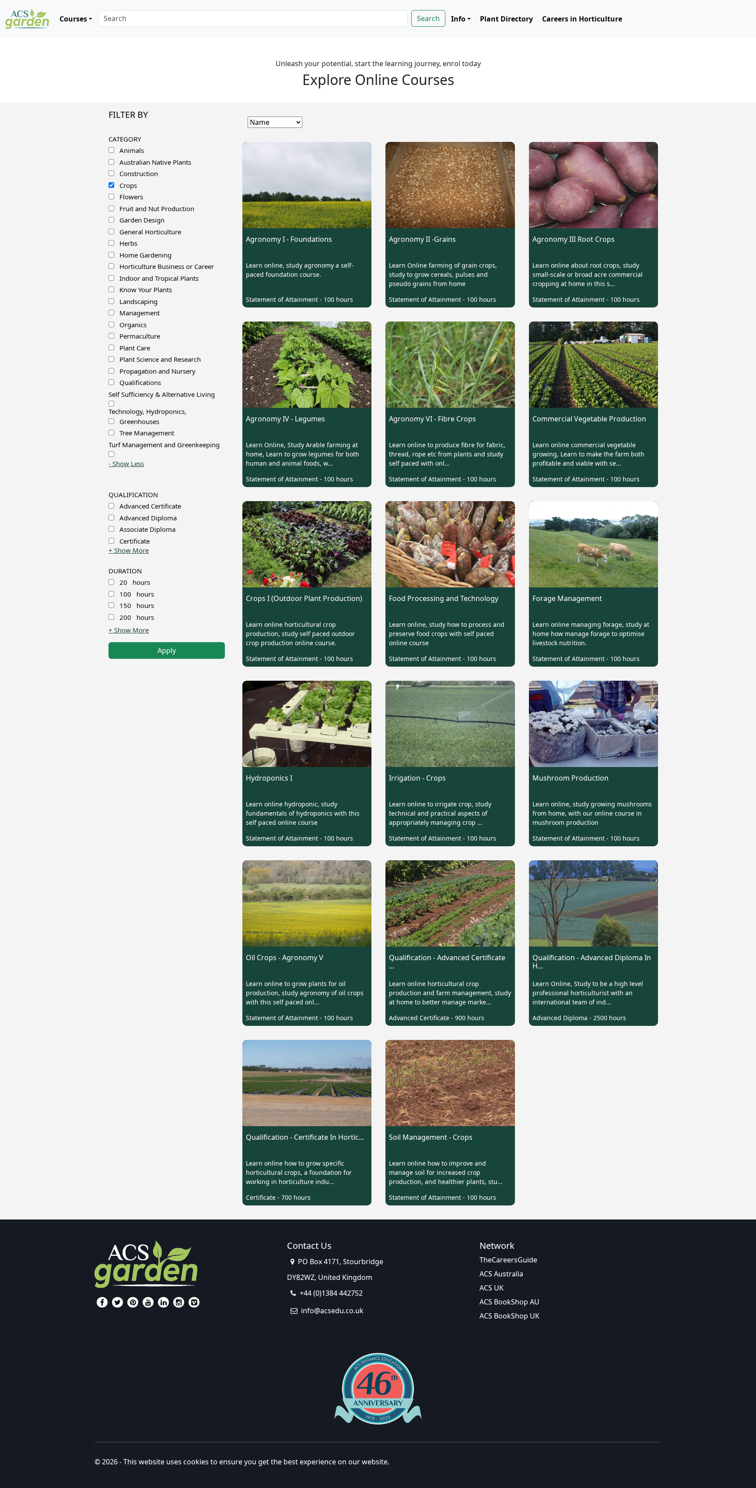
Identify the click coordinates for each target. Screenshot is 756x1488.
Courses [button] (73, 19)
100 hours (136, 594)
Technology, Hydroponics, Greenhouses (147, 416)
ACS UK (492, 1288)
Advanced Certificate (150, 506)
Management (139, 312)
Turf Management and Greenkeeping (164, 444)
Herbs (128, 243)
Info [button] (458, 19)
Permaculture (139, 336)
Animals (131, 150)
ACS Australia (501, 1274)
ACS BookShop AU (509, 1302)
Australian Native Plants (155, 162)
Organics (133, 324)
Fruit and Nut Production (156, 208)
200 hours (136, 617)
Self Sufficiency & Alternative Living (161, 394)
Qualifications (140, 382)
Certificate (134, 541)
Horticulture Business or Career (166, 266)
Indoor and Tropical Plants (159, 278)
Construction (138, 173)
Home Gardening (145, 255)
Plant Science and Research (160, 359)
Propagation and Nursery (157, 371)
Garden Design (141, 220)
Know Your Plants (145, 289)
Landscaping (138, 301)
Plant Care (134, 347)
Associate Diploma (147, 529)
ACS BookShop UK (509, 1316)
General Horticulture (150, 231)
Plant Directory (506, 19)
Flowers (131, 196)
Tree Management (146, 432)
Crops (128, 185)
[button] (126, 463)
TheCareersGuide (508, 1260)
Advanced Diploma (148, 517)
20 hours (134, 582)
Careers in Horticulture (582, 19)
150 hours (136, 605)
